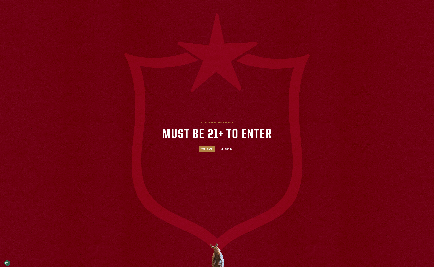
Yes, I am (206, 149)
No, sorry (226, 149)
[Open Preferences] (7, 263)
